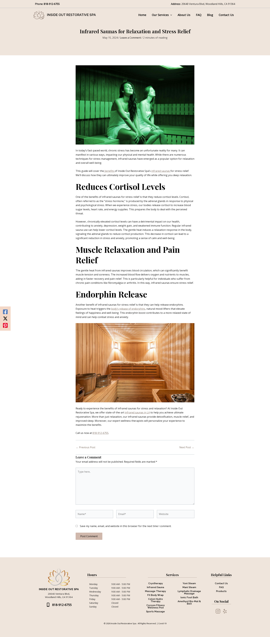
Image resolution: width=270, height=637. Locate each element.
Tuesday (93, 588)
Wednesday (95, 592)
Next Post (186, 447)
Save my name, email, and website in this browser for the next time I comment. (125, 526)
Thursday (94, 595)
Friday (92, 599)
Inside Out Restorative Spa (71, 15)
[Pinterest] (5, 325)
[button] (170, 15)
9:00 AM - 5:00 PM (120, 584)
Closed (114, 603)
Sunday (93, 607)
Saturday (93, 603)
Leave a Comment (130, 37)
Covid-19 (162, 623)
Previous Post (85, 447)
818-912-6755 (52, 4)
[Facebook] (5, 312)
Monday (93, 584)
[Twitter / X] (5, 318)
